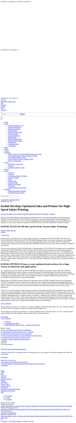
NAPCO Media (16, 421)
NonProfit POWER (63, 416)
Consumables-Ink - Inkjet (11, 323)
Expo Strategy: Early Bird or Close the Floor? (14, 362)
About (6, 171)
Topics (6, 124)
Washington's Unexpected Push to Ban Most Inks (17, 334)
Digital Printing (12, 130)
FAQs (10, 179)
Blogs (6, 147)
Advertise (3, 110)
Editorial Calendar (13, 177)
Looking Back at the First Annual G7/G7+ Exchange (18, 332)
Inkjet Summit (5, 409)
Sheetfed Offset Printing (15, 141)
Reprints (3, 381)
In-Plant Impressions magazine (17, 191)
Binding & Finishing (14, 129)
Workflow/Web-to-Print (15, 132)
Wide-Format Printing (14, 127)
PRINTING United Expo (8, 101)
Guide (2, 372)
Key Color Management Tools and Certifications (17, 330)
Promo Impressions (60, 406)
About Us (11, 172)
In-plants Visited (13, 182)
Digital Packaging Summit (17, 409)
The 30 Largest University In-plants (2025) (20, 159)
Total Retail (4, 413)
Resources (7, 152)
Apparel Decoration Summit (46, 409)
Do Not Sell (4, 387)
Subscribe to (10, 389)
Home (6, 122)
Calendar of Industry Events (16, 167)
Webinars (11, 166)
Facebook (9, 396)
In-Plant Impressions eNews (16, 193)
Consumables (12, 146)
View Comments (6, 318)
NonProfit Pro (12, 413)
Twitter (8, 397)
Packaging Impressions (32, 406)
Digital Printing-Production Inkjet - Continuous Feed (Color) (22, 325)
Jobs (2, 103)
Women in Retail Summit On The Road (45, 416)
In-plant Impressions (19, 406)
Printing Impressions (7, 406)
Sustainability (12, 142)
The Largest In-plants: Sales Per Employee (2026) (22, 156)
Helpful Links (12, 181)
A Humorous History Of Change (17, 176)
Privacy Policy (5, 384)
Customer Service (6, 386)
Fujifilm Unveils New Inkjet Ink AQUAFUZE (16, 337)
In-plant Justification (14, 136)
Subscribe (7, 189)
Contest (3, 106)
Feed (2, 392)
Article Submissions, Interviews (17, 188)
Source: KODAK (6, 303)
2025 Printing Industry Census (17, 157)
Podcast (6, 169)
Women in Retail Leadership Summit (23, 416)
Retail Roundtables (6, 416)
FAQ (2, 108)
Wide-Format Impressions (46, 406)
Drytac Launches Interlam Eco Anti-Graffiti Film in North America (22, 335)
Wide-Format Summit (31, 409)
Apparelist (69, 406)
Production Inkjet (13, 134)
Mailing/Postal (12, 137)
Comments (52, 214)
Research (3, 105)
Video (6, 149)
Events (6, 162)
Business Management (14, 139)
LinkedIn (9, 399)
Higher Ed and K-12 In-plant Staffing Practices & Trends (25, 154)
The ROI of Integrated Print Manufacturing (13, 349)
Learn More (4, 357)
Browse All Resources (14, 161)
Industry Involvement (14, 184)
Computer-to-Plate (13, 144)
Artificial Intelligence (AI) (15, 125)
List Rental (11, 186)
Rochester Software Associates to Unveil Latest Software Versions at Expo (23, 364)
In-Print (6, 151)
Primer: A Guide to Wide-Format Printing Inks (16, 339)
